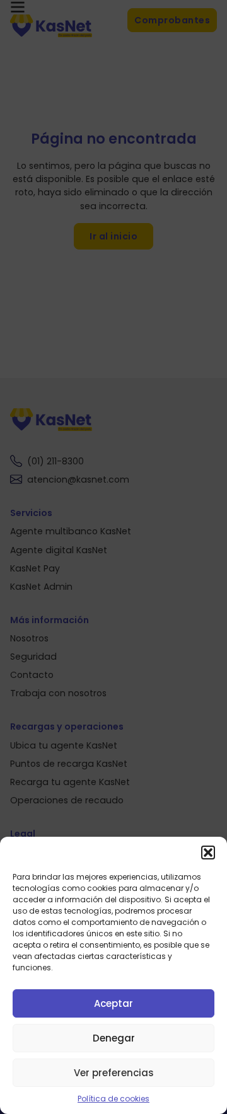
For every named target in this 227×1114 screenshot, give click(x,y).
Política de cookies (113, 1098)
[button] (208, 852)
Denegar (114, 1038)
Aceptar (113, 1003)
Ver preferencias (114, 1072)
